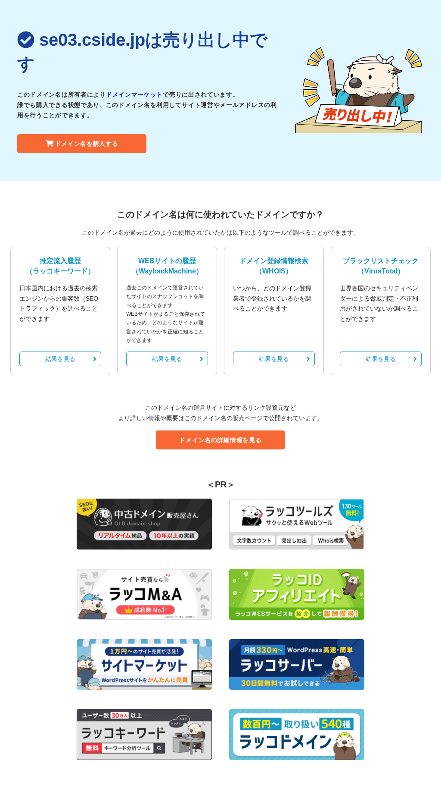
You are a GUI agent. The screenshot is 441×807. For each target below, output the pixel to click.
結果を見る (60, 358)
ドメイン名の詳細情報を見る (220, 439)
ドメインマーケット (134, 94)
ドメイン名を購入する (86, 143)
